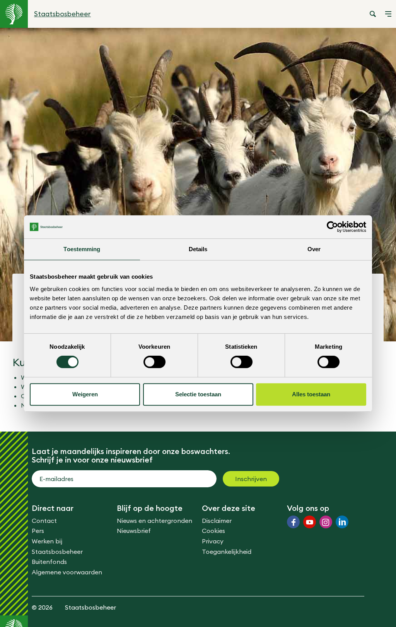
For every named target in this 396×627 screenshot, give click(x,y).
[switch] (154, 362)
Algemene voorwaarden (67, 572)
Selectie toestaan (198, 394)
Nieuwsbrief (134, 530)
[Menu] (388, 14)
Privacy (213, 541)
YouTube (309, 522)
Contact (44, 520)
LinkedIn (342, 522)
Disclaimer (217, 520)
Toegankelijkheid (226, 551)
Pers (38, 530)
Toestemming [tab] (81, 249)
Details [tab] (198, 249)
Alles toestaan (311, 394)
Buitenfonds (49, 561)
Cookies (213, 530)
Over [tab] (314, 249)
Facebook (293, 522)
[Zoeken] (373, 14)
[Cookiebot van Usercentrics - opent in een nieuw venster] (332, 227)
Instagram (325, 522)
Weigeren (85, 394)
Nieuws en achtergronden (154, 520)
